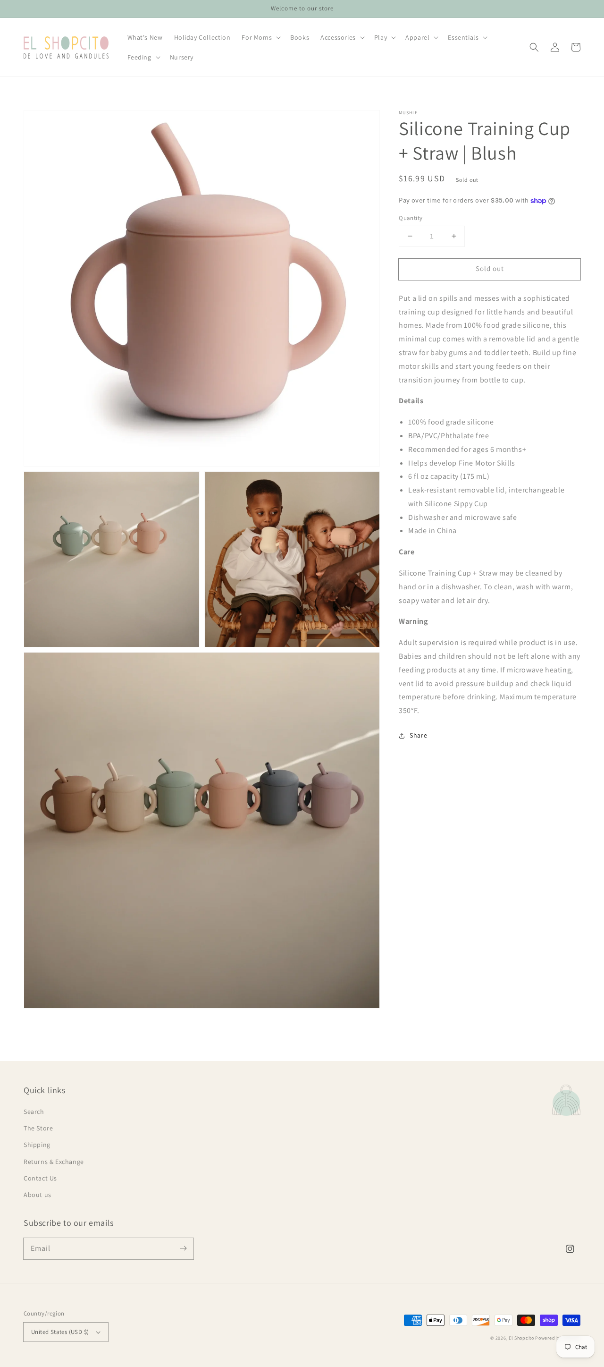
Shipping (37, 1144)
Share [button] (418, 735)
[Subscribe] (183, 1248)
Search (34, 1111)
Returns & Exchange (54, 1161)
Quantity (410, 218)
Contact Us (40, 1178)
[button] (534, 47)
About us (37, 1194)
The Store (38, 1128)
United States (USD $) (60, 1332)
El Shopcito (521, 1338)
